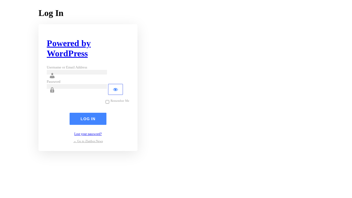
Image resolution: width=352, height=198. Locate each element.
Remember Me (120, 100)
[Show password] (115, 89)
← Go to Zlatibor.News (88, 141)
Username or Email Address (67, 67)
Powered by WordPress (69, 48)
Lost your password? (88, 134)
